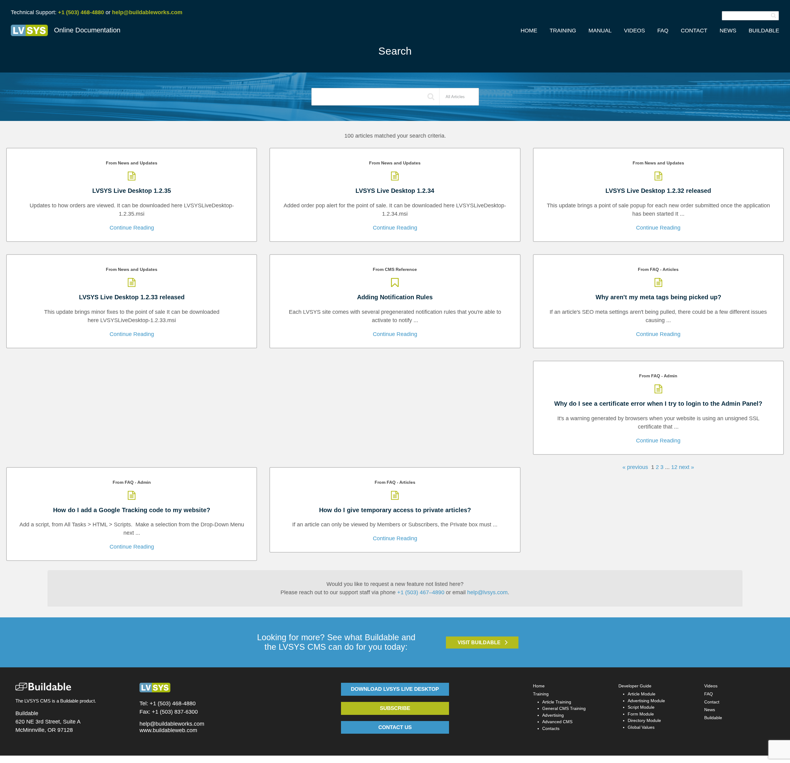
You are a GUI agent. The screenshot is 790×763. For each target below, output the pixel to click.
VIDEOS (634, 30)
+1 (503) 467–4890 (420, 592)
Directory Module (644, 720)
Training (541, 693)
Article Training (556, 701)
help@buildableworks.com (147, 12)
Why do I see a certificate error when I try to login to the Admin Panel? (658, 403)
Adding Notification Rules (395, 297)
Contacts (550, 728)
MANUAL (600, 30)
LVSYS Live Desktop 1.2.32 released (658, 190)
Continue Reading (132, 228)
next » (685, 467)
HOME (529, 30)
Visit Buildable (479, 642)
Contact (711, 701)
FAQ (662, 30)
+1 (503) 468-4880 (81, 12)
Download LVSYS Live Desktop (395, 689)
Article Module (641, 693)
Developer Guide (634, 685)
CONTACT (694, 30)
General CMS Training (564, 708)
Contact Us (395, 727)
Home (539, 685)
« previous (636, 467)
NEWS (728, 30)
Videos (710, 685)
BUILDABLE (764, 30)
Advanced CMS (557, 721)
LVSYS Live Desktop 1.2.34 (395, 190)
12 (673, 467)
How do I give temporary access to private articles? (395, 510)
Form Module (641, 713)
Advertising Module (646, 700)
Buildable (713, 717)
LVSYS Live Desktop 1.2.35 (131, 190)
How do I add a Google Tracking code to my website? (131, 510)
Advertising (553, 715)
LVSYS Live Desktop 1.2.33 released (132, 297)
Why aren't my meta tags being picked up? (658, 297)
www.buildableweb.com (168, 730)
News (709, 709)
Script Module (641, 707)
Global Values (641, 727)
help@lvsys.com (487, 592)
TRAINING (563, 30)
